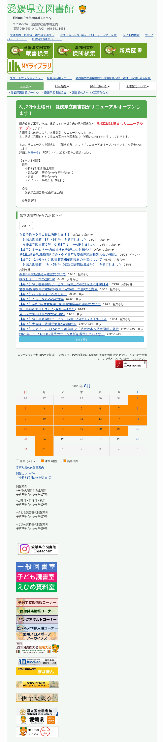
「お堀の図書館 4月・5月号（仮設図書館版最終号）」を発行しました (70, 264)
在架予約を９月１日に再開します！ (44, 234)
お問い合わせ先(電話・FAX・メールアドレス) (88, 35)
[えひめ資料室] (36, 587)
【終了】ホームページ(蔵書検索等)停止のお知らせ (55, 249)
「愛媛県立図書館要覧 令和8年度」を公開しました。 (58, 244)
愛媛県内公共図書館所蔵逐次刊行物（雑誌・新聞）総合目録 (113, 78)
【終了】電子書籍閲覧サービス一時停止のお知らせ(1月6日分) (63, 319)
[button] (25, 86)
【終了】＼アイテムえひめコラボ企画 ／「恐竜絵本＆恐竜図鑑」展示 (69, 329)
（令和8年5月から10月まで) (33, 477)
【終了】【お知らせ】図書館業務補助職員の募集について (60, 259)
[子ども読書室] (36, 577)
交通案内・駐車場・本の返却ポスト (32, 35)
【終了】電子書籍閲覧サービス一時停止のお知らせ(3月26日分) (64, 284)
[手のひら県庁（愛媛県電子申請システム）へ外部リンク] (37, 731)
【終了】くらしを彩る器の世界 (41, 299)
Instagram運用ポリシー (47, 39)
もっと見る (81, 339)
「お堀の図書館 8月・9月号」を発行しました (52, 239)
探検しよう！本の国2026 (37, 279)
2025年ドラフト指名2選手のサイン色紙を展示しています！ (62, 334)
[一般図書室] (36, 567)
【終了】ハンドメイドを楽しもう (43, 294)
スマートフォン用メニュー (26, 78)
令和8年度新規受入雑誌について (42, 274)
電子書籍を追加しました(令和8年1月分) (47, 309)
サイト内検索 (131, 35)
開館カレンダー (26, 473)
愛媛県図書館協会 (55, 92)
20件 (25, 225)
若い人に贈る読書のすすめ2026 (42, 314)
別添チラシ (35, 152)
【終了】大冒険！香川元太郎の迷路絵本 (48, 324)
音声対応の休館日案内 (30, 467)
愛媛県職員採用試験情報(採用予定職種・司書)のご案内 (58, 289)
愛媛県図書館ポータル (25, 92)
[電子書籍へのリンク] (37, 661)
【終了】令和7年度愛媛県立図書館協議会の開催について (60, 304)
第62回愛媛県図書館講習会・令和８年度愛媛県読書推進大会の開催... (68, 254)
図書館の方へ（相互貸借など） (91, 92)
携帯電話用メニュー (59, 78)
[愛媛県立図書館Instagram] (38, 548)
